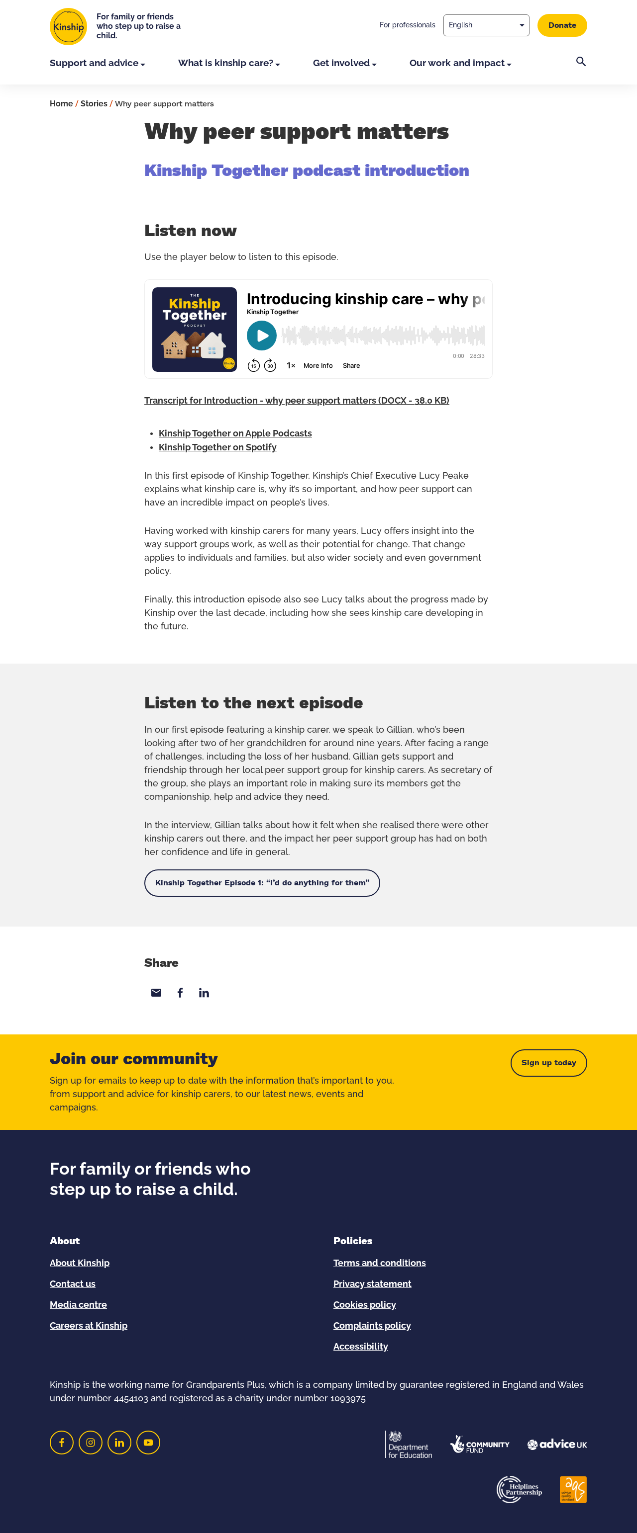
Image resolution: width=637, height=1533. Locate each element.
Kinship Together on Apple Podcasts (235, 433)
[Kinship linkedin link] (119, 1442)
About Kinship (79, 1263)
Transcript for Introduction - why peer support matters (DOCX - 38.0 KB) (296, 401)
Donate (562, 25)
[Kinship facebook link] (62, 1442)
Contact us (73, 1284)
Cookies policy (364, 1305)
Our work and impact (457, 63)
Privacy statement (372, 1284)
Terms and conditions (379, 1263)
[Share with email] (156, 993)
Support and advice (94, 63)
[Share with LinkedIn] (204, 993)
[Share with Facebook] (180, 993)
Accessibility (360, 1347)
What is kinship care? (225, 63)
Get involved (341, 63)
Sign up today (549, 1063)
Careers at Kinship (88, 1326)
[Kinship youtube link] (148, 1442)
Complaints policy (372, 1326)
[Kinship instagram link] (91, 1442)
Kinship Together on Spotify (218, 447)
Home (61, 104)
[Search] (581, 71)
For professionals (407, 25)
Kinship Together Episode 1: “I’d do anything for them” (262, 883)
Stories (94, 104)
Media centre (78, 1305)
